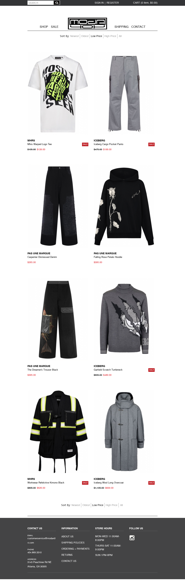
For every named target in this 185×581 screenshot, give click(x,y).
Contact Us (68, 561)
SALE (55, 27)
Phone (30, 550)
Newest (74, 36)
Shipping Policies (73, 543)
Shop (44, 27)
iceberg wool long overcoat (109, 483)
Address (31, 559)
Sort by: (64, 36)
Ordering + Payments (75, 549)
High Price (110, 36)
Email (30, 535)
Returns (67, 555)
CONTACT (138, 27)
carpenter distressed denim (42, 257)
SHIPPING (121, 27)
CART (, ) (145, 3)
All (120, 36)
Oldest (85, 36)
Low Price (96, 36)
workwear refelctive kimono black (45, 483)
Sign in (99, 3)
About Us (67, 537)
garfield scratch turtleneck (108, 370)
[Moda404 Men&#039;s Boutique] (92, 18)
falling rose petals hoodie (108, 257)
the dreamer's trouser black (42, 370)
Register (113, 3)
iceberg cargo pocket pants (108, 144)
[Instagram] (132, 537)
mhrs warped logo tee (39, 144)
